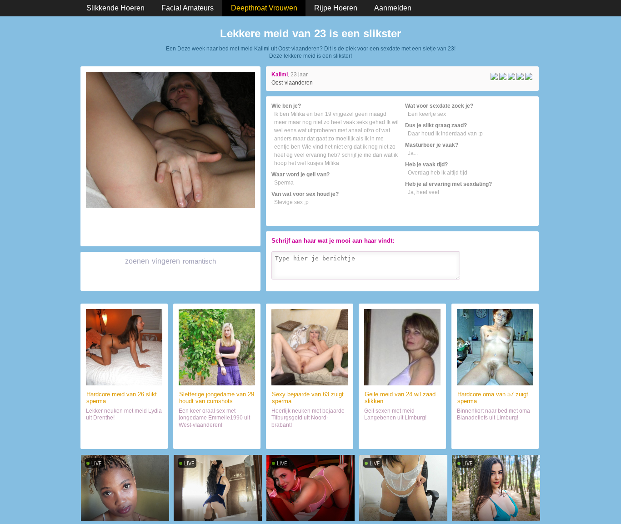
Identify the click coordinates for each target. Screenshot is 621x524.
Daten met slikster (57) (495, 438)
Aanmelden (392, 8)
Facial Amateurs (187, 8)
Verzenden (514, 282)
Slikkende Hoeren (115, 8)
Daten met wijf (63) (309, 438)
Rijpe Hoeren (335, 8)
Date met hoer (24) (402, 438)
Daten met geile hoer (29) (217, 438)
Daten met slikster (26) (124, 438)
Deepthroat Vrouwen (264, 8)
